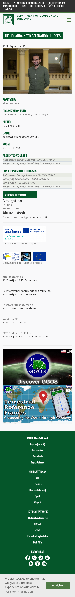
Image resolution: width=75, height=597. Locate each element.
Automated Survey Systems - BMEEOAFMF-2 (28, 159)
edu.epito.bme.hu (36, 3)
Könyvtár (38, 502)
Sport (37, 496)
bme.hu (6, 3)
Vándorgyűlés (11, 319)
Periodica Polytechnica (37, 536)
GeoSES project (32, 262)
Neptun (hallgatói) (37, 490)
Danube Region (28, 243)
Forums (7, 205)
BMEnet (37, 524)
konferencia (15, 276)
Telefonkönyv (36, 6)
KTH (37, 478)
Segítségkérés (37, 462)
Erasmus (38, 484)
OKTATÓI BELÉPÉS (10, 6)
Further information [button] (19, 592)
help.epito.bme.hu (56, 3)
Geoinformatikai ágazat (18, 217)
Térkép (50, 6)
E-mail (24, 6)
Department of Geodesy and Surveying (26, 114)
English (60, 6)
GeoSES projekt (12, 262)
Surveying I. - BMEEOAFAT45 (19, 182)
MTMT (37, 530)
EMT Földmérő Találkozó (18, 333)
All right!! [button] (57, 585)
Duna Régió (10, 243)
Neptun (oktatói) (37, 444)
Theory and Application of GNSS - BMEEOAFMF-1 (31, 163)
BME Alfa (37, 542)
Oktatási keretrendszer (37, 518)
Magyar (8, 9)
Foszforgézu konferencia (18, 305)
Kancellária (38, 456)
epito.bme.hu (19, 3)
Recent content (12, 208)
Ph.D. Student (11, 103)
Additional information (15, 194)
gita (5, 276)
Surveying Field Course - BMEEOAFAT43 (26, 179)
